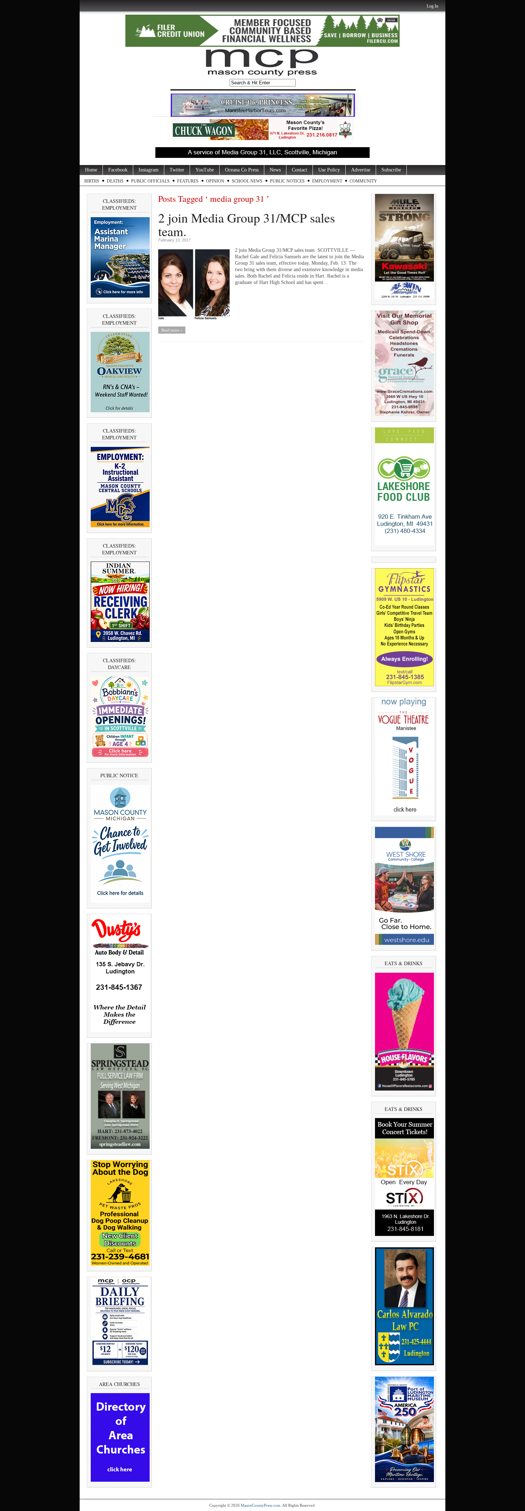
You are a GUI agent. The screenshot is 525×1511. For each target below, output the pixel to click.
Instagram (149, 170)
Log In (432, 6)
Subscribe (391, 170)
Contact (299, 170)
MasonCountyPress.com (260, 1505)
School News (247, 181)
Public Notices (287, 181)
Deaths (115, 181)
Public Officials (150, 181)
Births (91, 181)
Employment (327, 181)
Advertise (360, 170)
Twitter (177, 170)
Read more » (171, 330)
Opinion (215, 181)
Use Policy (329, 170)
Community (363, 181)
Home (91, 170)
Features (188, 181)
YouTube (204, 170)
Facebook (118, 170)
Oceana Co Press (242, 170)
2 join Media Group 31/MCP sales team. (246, 224)
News (275, 170)
